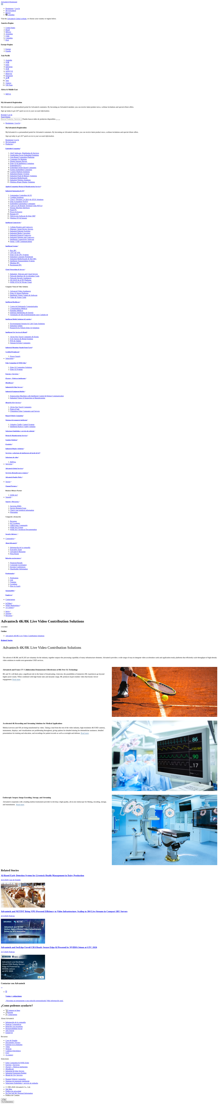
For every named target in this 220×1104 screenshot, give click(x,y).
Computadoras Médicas (18, 308)
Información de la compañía (20, 548)
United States (10, 28)
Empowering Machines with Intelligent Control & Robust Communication (37, 396)
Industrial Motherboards (18, 178)
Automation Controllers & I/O (21, 195)
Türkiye (8, 83)
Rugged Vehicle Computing (14, 416)
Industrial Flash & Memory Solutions (23, 176)
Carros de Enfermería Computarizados (24, 306)
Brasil (8, 30)
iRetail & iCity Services (13, 402)
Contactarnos (10, 599)
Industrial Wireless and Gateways (22, 237)
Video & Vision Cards (18, 297)
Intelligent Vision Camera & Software (23, 295)
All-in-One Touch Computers (20, 407)
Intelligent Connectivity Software (22, 239)
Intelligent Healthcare (13, 302)
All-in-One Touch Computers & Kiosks (24, 337)
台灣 (7, 78)
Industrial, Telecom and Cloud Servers (24, 274)
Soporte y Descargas (12, 501)
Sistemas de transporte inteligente (16, 420)
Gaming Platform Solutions (20, 172)
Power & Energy (16, 212)
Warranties (14, 512)
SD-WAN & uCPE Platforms (20, 280)
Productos (9, 144)
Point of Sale (14, 409)
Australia (9, 60)
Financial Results (16, 563)
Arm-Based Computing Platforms (22, 157)
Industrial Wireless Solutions (20, 180)
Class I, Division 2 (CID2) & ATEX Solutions (26, 199)
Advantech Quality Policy (14, 477)
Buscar (8, 13)
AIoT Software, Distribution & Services (24, 153)
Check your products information (22, 510)
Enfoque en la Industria (14, 1045)
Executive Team (16, 550)
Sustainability (10, 591)
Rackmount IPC (16, 265)
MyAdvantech (11, 11)
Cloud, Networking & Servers (15, 269)
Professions (14, 578)
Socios (8, 482)
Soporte (8, 497)
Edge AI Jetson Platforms (19, 293)
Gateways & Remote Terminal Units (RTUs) (26, 206)
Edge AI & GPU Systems (19, 255)
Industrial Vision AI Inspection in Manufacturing (27, 398)
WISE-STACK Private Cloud (21, 282)
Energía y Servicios (12, 374)
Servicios (9, 464)
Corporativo (10, 539)
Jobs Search (10, 1031)
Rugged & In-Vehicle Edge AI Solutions (24, 328)
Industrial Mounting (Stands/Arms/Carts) (19, 347)
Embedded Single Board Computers (23, 168)
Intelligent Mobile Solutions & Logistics (18, 319)
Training (13, 582)
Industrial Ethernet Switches (20, 231)
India (7, 65)
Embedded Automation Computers (22, 204)
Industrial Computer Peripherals (21, 257)
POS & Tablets (15, 341)
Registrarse (10, 9)
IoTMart (9, 603)
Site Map (9, 1089)
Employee (9, 595)
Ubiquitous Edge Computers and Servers (25, 411)
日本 (7, 69)
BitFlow (13, 462)
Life (11, 580)
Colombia (10, 15)
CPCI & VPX (15, 253)
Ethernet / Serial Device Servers (21, 229)
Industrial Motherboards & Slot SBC (23, 259)
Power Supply (15, 356)
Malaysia (9, 74)
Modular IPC (15, 263)
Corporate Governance (18, 565)
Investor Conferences (17, 567)
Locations (13, 584)
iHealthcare (9, 383)
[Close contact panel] (2, 988)
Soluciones (9, 358)
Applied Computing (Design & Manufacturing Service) (23, 186)
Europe (8, 49)
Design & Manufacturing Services (16, 435)
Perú (7, 40)
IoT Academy (15, 523)
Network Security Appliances (20, 278)
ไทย (7, 81)
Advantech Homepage (9, 2)
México (8, 32)
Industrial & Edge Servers (14, 387)
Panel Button (5, 117)
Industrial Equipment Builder (15, 391)
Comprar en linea (14, 1010)
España (8, 51)
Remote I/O (14, 214)
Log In (17, 9)
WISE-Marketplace (12, 605)
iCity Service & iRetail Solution (21, 339)
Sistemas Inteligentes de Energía (21, 313)
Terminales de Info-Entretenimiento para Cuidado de (29, 315)
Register (4, 115)
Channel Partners (11, 486)
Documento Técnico (13, 1043)
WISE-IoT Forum (16, 527)
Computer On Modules (18, 159)
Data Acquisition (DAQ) (19, 202)
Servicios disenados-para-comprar (17, 473)
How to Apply (15, 586)
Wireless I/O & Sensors (18, 218)
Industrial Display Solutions (14, 448)
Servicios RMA (15, 506)
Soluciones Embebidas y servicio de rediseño (20, 431)
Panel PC (13, 210)
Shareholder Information (19, 569)
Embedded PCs (15, 166)
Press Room (14, 554)
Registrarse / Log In (13, 123)
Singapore (9, 76)
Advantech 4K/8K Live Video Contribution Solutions (25, 636)
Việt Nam (9, 85)
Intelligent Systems (12, 246)
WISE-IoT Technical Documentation (23, 529)
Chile (7, 36)
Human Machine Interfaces (20, 208)
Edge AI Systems (16, 369)
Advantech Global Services (14, 468)
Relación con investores (13, 558)
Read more (16, 679)
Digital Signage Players (18, 161)
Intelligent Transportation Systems (22, 261)
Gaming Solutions (11, 440)
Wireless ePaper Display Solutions (22, 182)
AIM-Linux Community (19, 525)
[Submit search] (57, 119)
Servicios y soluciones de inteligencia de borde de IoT (23, 453)
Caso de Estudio (11, 1040)
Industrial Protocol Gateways (20, 235)
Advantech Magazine (18, 552)
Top (4, 1099)
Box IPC (13, 251)
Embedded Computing (13, 148)
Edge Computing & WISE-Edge (16, 363)
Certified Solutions (17, 197)
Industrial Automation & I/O (15, 191)
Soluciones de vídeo (12, 457)
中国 (7, 62)
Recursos (13, 521)
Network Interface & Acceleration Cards (24, 276)
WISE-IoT (14, 495)
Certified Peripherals (12, 352)
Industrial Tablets (16, 326)
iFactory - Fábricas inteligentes (16, 378)
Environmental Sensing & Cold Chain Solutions (27, 324)
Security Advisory (11, 534)
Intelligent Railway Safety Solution (22, 427)
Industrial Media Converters (20, 233)
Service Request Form (18, 508)
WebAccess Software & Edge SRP (22, 216)
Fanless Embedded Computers (21, 170)
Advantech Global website (16, 19)
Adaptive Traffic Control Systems (22, 424)
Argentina (9, 34)
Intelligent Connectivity (13, 222)
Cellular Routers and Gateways (21, 227)
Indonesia (9, 67)
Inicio (8, 611)
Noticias (8, 1049)
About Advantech (11, 543)
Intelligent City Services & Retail (16, 332)
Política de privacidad (13, 1091)
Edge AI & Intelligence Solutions (22, 163)
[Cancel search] (59, 119)
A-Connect (10, 608)
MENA (8, 94)
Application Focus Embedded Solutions (24, 155)
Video (8, 1047)
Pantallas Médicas (16, 311)
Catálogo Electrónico (13, 1051)
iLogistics (9, 444)
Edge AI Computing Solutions (21, 367)
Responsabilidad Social (14, 1029)
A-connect (9, 1055)
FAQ (7, 1053)
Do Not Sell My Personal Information (19, 1093)
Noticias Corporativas (13, 1024)
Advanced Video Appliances (20, 291)
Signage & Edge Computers (20, 343)
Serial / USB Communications (21, 241)
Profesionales (10, 573)
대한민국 (9, 71)
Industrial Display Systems (19, 174)
